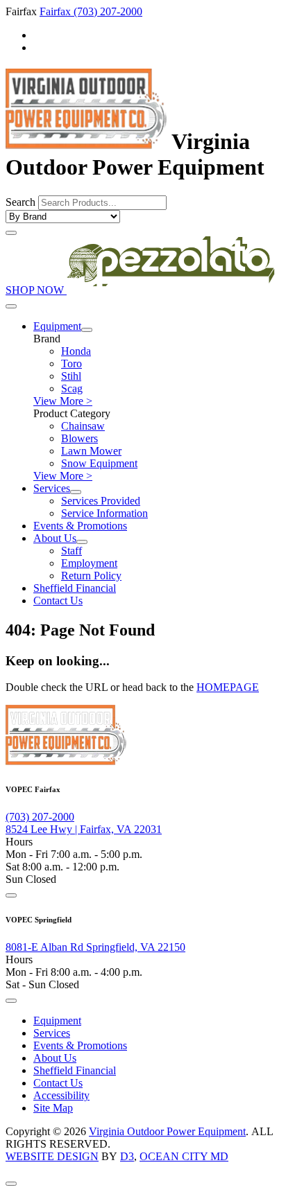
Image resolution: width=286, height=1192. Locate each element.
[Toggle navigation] (11, 306)
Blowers (79, 438)
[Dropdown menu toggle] (86, 330)
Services (51, 488)
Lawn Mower (91, 451)
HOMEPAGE (227, 687)
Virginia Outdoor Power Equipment (167, 1131)
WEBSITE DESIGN (52, 1156)
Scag (72, 388)
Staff (71, 550)
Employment (89, 563)
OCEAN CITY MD (184, 1156)
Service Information (104, 513)
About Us (54, 538)
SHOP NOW (36, 290)
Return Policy (91, 575)
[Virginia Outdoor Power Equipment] (86, 141)
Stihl (71, 376)
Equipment (57, 326)
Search (20, 202)
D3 (127, 1156)
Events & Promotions (80, 526)
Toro (71, 363)
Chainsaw (83, 426)
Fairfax (57, 11)
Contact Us (58, 600)
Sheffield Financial (74, 588)
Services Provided (100, 501)
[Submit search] (11, 233)
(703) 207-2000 (108, 11)
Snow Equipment (99, 463)
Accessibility (61, 1095)
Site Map (53, 1108)
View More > (62, 401)
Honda (76, 351)
